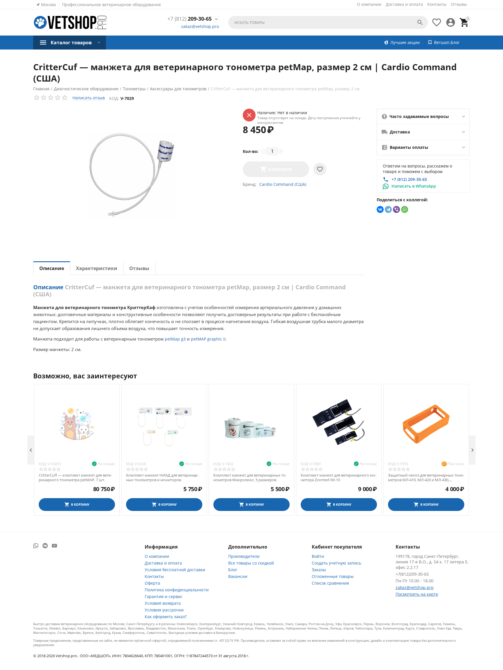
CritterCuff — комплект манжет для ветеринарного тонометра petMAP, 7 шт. (75, 477)
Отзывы (459, 4)
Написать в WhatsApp (414, 186)
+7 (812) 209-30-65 (409, 179)
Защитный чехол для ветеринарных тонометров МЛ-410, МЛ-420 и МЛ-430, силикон (426, 477)
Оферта (152, 583)
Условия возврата (163, 603)
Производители (244, 556)
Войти (318, 556)
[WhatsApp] (404, 209)
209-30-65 (189, 19)
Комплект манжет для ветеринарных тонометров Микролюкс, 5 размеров (249, 477)
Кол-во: (250, 151)
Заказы (319, 569)
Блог (232, 569)
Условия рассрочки (164, 610)
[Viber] (396, 209)
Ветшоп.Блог (447, 42)
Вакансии (237, 576)
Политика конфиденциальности (177, 590)
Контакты (437, 4)
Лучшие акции (405, 42)
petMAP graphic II (208, 339)
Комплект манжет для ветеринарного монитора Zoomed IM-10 (338, 477)
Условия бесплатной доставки (175, 569)
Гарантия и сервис (164, 596)
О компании (369, 4)
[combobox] (328, 22)
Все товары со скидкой (251, 563)
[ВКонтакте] (380, 209)
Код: (114, 98)
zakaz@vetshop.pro (200, 26)
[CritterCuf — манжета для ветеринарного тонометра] (132, 176)
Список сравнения (330, 583)
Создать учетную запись (336, 563)
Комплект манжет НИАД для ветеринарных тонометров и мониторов (162, 477)
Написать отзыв (88, 97)
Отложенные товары (333, 576)
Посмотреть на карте (417, 594)
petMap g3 (175, 339)
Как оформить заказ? (166, 616)
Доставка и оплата (404, 4)
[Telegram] (388, 209)
